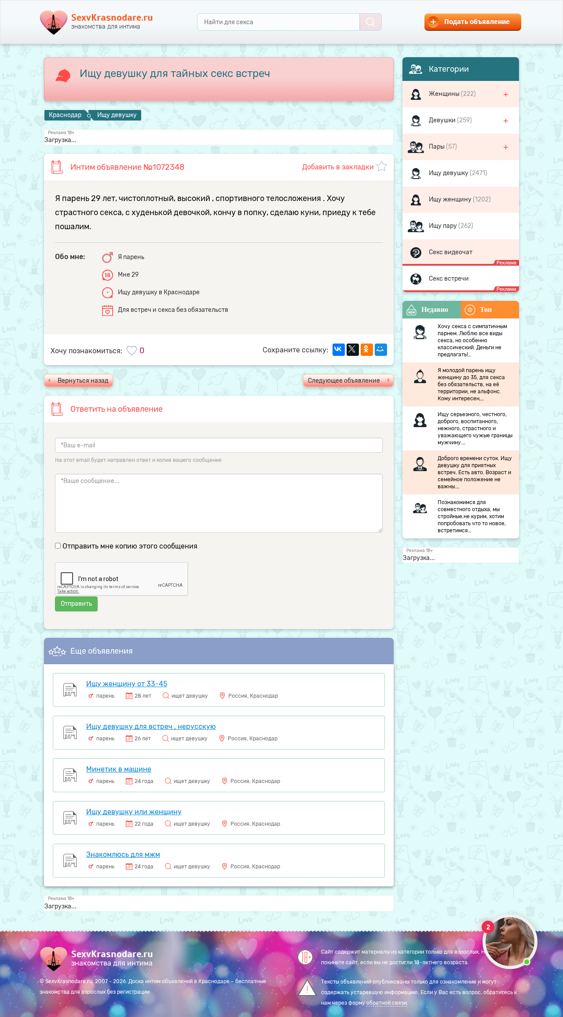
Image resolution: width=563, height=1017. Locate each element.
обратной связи (386, 1003)
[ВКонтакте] (339, 350)
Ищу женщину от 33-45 (126, 684)
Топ (486, 309)
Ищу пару (443, 226)
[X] (353, 350)
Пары (437, 146)
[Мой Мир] (381, 350)
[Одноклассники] (367, 350)
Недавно (434, 309)
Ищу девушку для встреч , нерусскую (151, 726)
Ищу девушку (449, 173)
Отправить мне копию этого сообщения (129, 546)
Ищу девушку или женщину (134, 812)
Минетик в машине (118, 769)
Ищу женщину (451, 199)
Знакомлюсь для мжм (123, 854)
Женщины (445, 94)
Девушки (443, 120)
